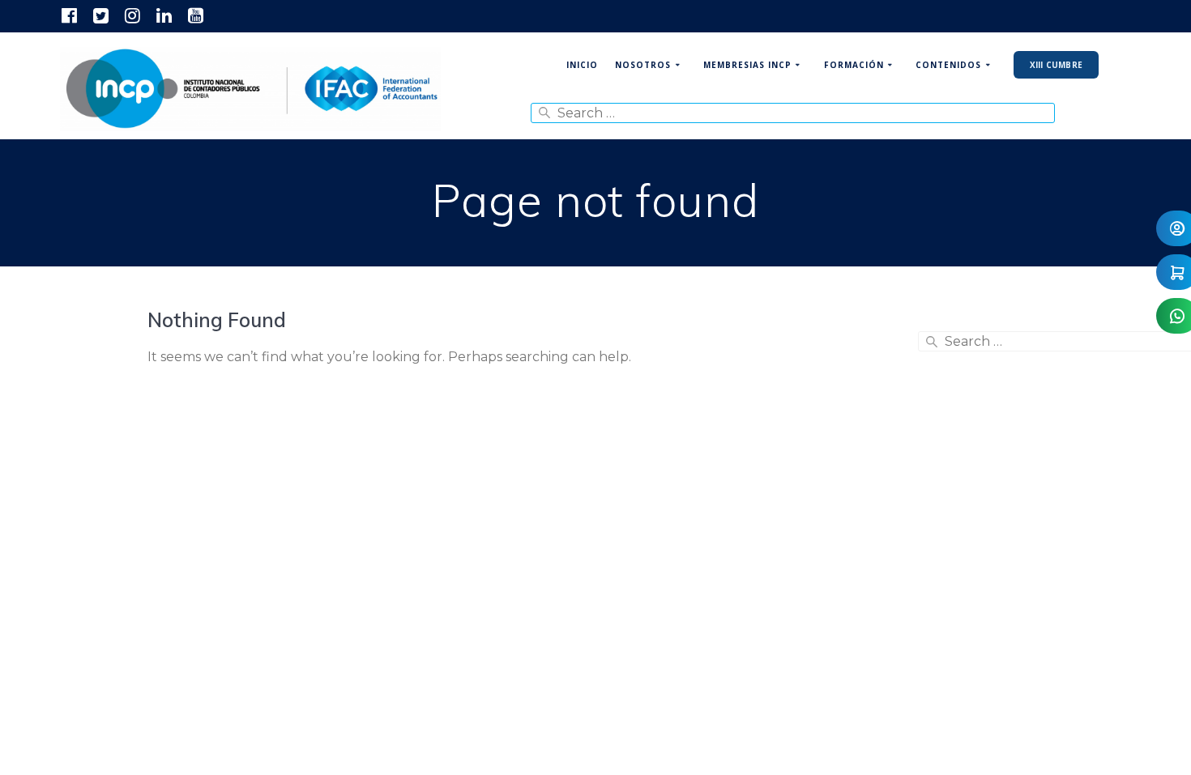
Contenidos (948, 64)
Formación (854, 64)
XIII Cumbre (1056, 64)
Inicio (582, 64)
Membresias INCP (747, 64)
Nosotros (643, 64)
